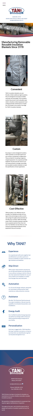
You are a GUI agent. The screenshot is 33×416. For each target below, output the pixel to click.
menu (4, 4)
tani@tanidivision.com (16, 20)
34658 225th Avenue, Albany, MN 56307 (16, 18)
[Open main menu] (1, 6)
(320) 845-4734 (18, 389)
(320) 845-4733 (16, 17)
